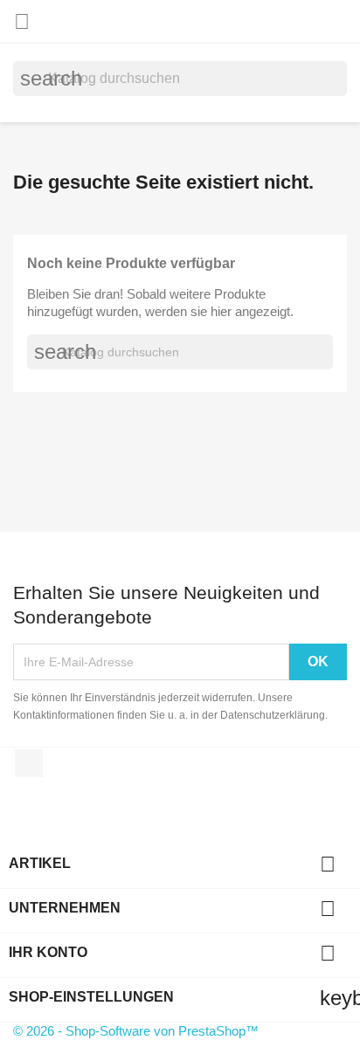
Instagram (29, 763)
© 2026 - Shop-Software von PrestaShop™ (136, 1030)
